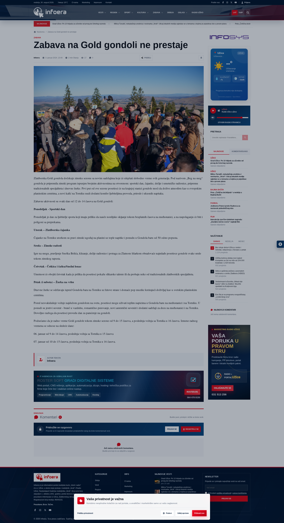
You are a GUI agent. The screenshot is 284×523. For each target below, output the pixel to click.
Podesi (169, 513)
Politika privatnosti (85, 513)
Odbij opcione (183, 513)
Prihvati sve (199, 513)
